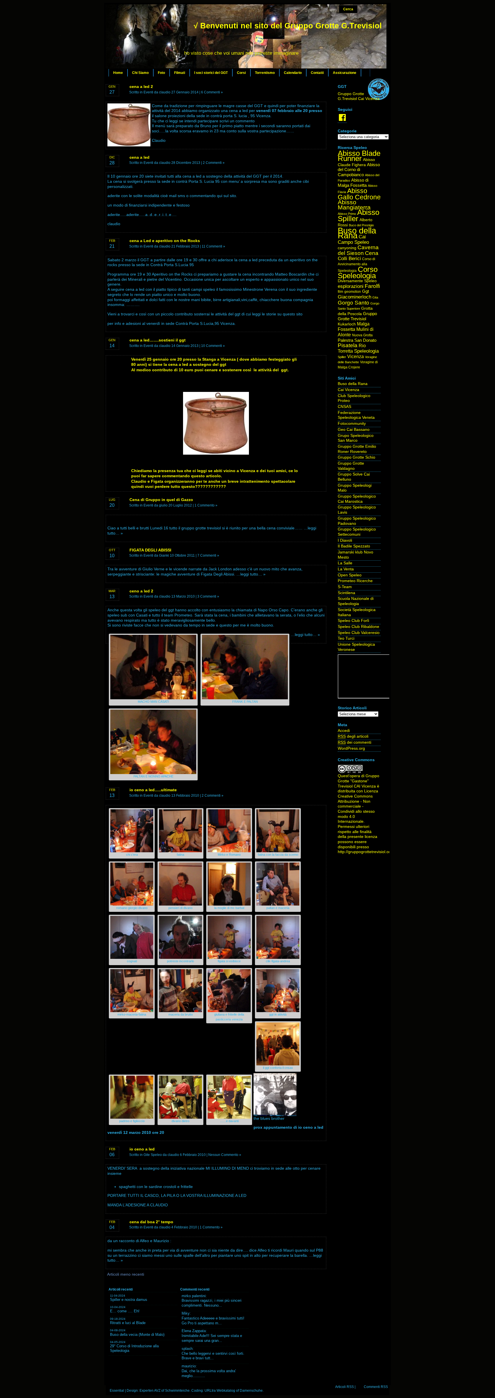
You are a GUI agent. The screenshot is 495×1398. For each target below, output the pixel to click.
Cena (371, 253)
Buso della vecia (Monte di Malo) (137, 1334)
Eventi (148, 92)
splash (187, 1348)
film (340, 292)
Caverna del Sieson (358, 250)
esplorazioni (351, 286)
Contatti (317, 73)
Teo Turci (346, 638)
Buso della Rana (357, 233)
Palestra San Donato (357, 340)
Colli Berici (349, 258)
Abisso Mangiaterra (354, 205)
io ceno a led (142, 1149)
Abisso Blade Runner (359, 156)
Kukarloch (347, 324)
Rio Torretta (352, 348)
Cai (362, 236)
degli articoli (353, 736)
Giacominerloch (354, 297)
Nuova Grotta (362, 335)
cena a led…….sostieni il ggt (157, 340)
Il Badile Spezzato (354, 546)
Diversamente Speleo (357, 281)
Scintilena (346, 593)
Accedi (344, 731)
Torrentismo (265, 73)
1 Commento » (206, 505)
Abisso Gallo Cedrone (359, 194)
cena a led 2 (141, 86)
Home (118, 73)
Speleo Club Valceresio (359, 633)
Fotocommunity (352, 423)
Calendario (293, 73)
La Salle (345, 563)
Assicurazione (344, 73)
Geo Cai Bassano (354, 429)
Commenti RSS (376, 1387)
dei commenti (354, 742)
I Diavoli (345, 540)
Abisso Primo (347, 213)
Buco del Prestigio (361, 225)
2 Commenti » (214, 162)
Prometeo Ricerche (355, 581)
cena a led (139, 157)
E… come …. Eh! (125, 1311)
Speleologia (366, 351)
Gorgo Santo (353, 303)
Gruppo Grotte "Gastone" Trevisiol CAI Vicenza (358, 781)
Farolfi (372, 286)
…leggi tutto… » (251, 574)
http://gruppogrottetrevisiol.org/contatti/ (373, 852)
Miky (186, 1313)
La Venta (346, 569)
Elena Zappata (194, 1331)
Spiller (342, 357)
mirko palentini (194, 1296)
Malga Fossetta (354, 326)
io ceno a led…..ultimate (153, 790)
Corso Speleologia (358, 272)
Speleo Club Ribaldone (358, 627)
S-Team (345, 587)
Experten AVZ (150, 1390)
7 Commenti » (208, 555)
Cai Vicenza (348, 390)
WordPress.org (351, 748)
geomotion (352, 292)
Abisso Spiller (358, 215)
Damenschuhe (251, 1390)
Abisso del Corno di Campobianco (359, 169)
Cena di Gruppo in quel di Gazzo (161, 499)
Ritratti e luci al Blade (128, 1323)
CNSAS (344, 407)
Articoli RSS (344, 1387)
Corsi (241, 73)
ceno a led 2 (141, 591)
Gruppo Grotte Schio (356, 457)
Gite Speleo (153, 1155)
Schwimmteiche (177, 1390)
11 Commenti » (213, 246)
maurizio (189, 1366)
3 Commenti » (208, 596)
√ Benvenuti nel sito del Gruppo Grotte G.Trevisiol (288, 25)
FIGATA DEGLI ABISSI (150, 550)
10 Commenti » (213, 345)
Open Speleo (350, 575)
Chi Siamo (140, 73)
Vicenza (355, 356)
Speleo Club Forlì (353, 621)
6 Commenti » (212, 92)
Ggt (365, 291)
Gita (375, 297)
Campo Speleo (353, 242)
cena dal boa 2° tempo (151, 1222)
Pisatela (348, 345)
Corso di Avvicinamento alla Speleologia (356, 264)
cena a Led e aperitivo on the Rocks (164, 240)
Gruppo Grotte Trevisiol (357, 316)
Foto (161, 73)
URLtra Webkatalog (220, 1390)
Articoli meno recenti (125, 1274)
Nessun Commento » (224, 1155)
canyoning (347, 248)
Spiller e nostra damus (128, 1299)
